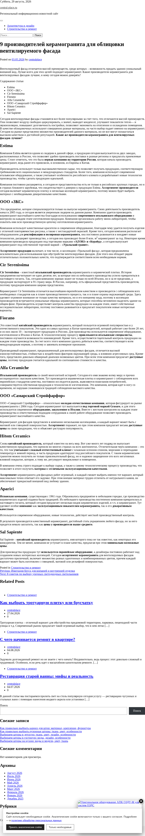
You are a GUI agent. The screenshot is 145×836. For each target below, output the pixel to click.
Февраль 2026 (15, 792)
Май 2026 (13, 782)
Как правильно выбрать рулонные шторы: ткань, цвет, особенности (41, 731)
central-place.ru (8, 7)
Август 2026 (14, 772)
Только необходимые (60, 827)
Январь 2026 (14, 795)
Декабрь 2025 (15, 798)
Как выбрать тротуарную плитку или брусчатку (46, 602)
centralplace (35, 59)
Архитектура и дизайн (20, 25)
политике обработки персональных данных (36, 820)
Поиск (4, 705)
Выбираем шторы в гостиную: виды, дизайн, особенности (35, 737)
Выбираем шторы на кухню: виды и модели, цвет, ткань (34, 740)
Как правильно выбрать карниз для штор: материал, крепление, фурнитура (45, 728)
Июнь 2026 (14, 779)
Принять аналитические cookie (25, 827)
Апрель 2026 (14, 785)
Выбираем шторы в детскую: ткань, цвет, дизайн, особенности (38, 734)
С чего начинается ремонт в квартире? (37, 639)
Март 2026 (13, 788)
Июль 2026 (13, 776)
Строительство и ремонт (22, 28)
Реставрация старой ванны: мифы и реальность (46, 676)
